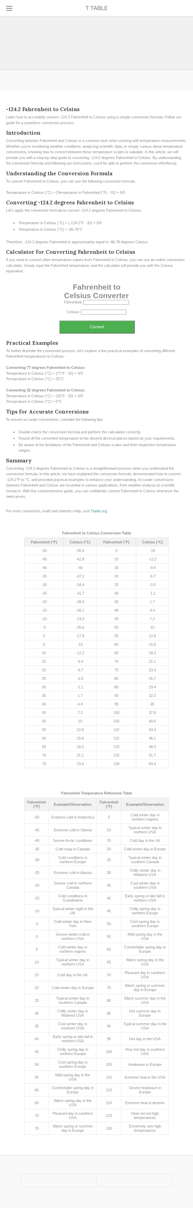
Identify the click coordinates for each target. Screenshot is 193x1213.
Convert (97, 327)
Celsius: (73, 312)
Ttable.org (98, 511)
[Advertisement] (96, 35)
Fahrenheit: (73, 302)
